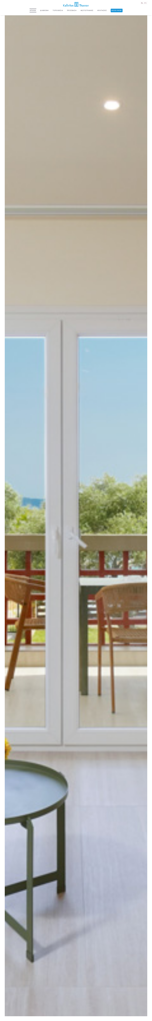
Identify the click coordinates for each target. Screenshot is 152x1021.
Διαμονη (44, 10)
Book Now (117, 10)
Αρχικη (33, 10)
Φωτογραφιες (87, 10)
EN (145, 3)
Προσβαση (72, 10)
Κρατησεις (102, 10)
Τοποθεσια (58, 10)
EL (142, 3)
